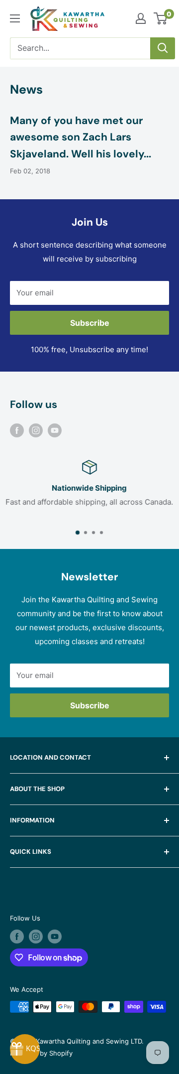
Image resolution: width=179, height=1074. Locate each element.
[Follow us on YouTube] (55, 430)
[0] (161, 18)
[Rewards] (25, 1049)
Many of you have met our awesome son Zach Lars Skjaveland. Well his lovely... (80, 137)
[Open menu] (15, 18)
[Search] (162, 48)
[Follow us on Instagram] (36, 430)
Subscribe (89, 323)
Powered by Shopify (41, 1053)
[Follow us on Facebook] (17, 430)
